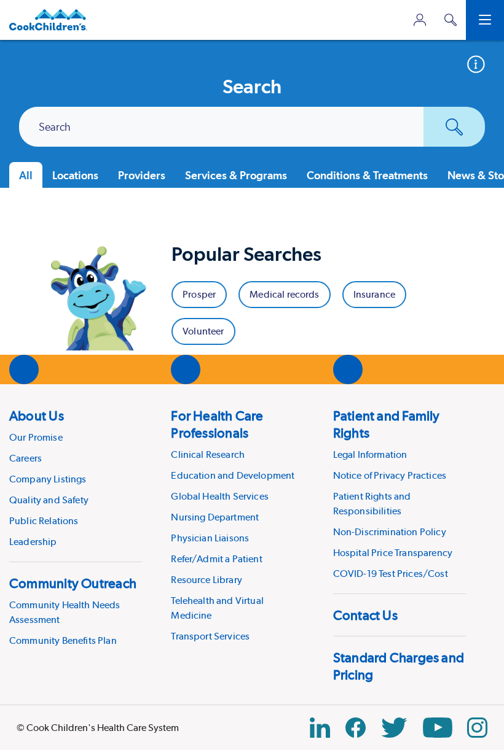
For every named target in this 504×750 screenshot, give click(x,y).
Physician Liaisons (210, 538)
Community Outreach (72, 583)
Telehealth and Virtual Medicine (217, 608)
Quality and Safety (49, 500)
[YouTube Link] (437, 727)
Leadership (33, 541)
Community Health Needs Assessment (64, 612)
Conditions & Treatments (367, 175)
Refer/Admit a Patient (216, 559)
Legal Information (370, 454)
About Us (36, 415)
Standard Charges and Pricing (398, 665)
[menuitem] (75, 478)
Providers (141, 175)
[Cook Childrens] (48, 20)
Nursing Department (215, 517)
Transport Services (210, 636)
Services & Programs (236, 175)
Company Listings (48, 479)
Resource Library (206, 580)
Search (55, 127)
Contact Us (365, 615)
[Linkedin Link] (320, 727)
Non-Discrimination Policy (389, 532)
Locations (75, 175)
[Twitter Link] (394, 727)
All (26, 175)
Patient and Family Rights (386, 424)
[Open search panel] (450, 20)
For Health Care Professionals (217, 424)
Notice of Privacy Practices (389, 475)
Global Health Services (220, 496)
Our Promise (36, 437)
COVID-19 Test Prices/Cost (390, 573)
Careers (25, 458)
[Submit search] (454, 127)
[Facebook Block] (355, 727)
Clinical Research (208, 454)
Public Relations (44, 521)
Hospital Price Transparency (392, 553)
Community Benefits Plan (63, 640)
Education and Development (232, 475)
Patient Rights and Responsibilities (372, 503)
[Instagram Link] (477, 727)
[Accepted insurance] (480, 64)
